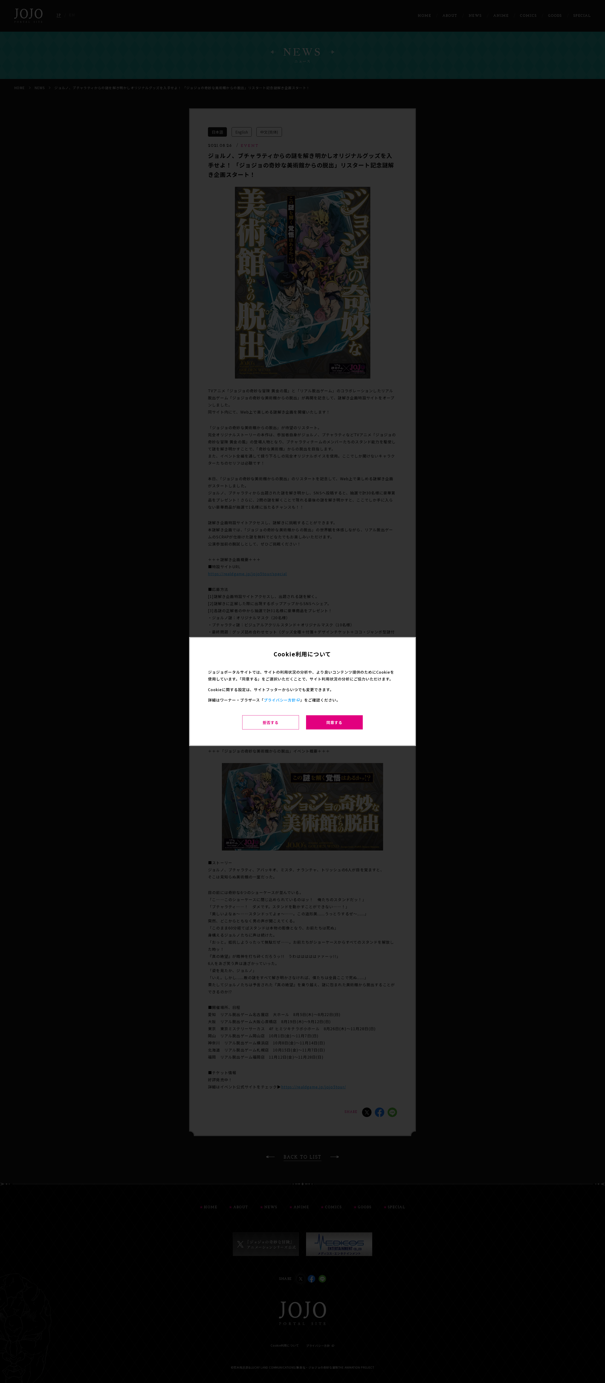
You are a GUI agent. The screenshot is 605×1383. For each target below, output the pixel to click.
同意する (334, 722)
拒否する (271, 722)
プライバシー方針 (280, 700)
